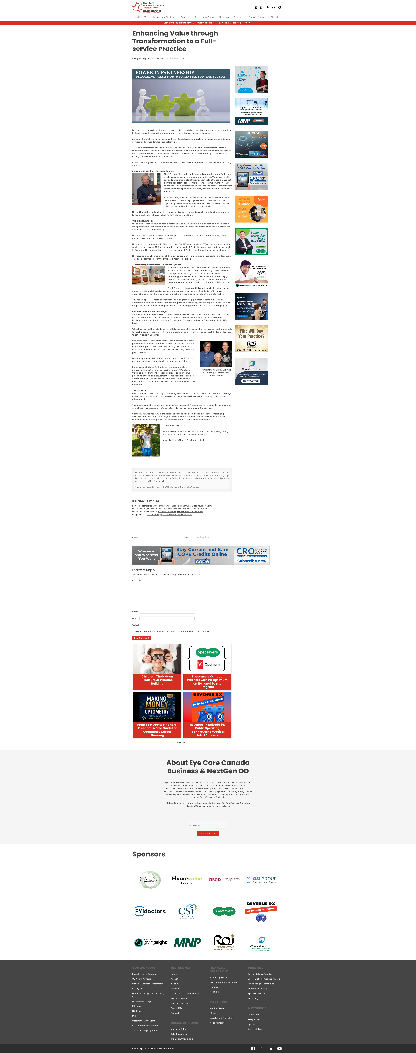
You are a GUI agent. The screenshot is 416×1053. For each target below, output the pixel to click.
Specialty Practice (256, 993)
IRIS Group (137, 1011)
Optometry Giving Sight (143, 1020)
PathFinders (253, 1014)
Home (174, 974)
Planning (214, 987)
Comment (138, 580)
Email (135, 618)
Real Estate (215, 992)
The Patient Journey (257, 988)
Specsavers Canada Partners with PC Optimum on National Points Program (207, 681)
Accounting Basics (218, 977)
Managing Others (179, 1029)
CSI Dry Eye (137, 988)
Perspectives (254, 1019)
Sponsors (175, 988)
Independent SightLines (164, 17)
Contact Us (176, 1008)
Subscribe (376, 1045)
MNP (134, 1016)
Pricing (213, 1013)
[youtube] (273, 7)
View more (182, 742)
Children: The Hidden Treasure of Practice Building (157, 680)
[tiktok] (264, 7)
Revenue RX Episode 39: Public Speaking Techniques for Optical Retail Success (207, 730)
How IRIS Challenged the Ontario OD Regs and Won (182, 508)
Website (136, 625)
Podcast (175, 1013)
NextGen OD (140, 17)
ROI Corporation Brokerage (145, 1025)
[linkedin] (268, 7)
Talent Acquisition (179, 1034)
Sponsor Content (257, 17)
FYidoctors (137, 1006)
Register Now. (244, 22)
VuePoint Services (179, 1003)
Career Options (255, 1029)
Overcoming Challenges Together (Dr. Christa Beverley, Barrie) (183, 505)
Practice (238, 17)
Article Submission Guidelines (185, 993)
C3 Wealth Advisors (141, 979)
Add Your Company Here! (144, 1030)
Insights (174, 983)
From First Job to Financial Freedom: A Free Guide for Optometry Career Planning (157, 730)
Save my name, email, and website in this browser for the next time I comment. (172, 631)
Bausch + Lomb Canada (144, 974)
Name (136, 611)
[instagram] (260, 7)
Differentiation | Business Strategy (264, 979)
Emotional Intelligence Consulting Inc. (148, 995)
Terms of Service (179, 998)
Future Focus (208, 17)
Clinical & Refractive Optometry (147, 983)
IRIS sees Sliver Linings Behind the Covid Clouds (180, 511)
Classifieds (276, 17)
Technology (253, 998)
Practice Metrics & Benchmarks (225, 982)
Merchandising (217, 1008)
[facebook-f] (256, 7)
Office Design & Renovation (261, 983)
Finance (184, 17)
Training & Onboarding (182, 1039)
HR (195, 17)
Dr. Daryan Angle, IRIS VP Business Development (169, 514)
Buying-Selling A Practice (144, 58)
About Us (175, 979)
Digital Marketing (218, 1022)
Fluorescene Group (141, 1001)
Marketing (224, 17)
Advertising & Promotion (221, 1018)
